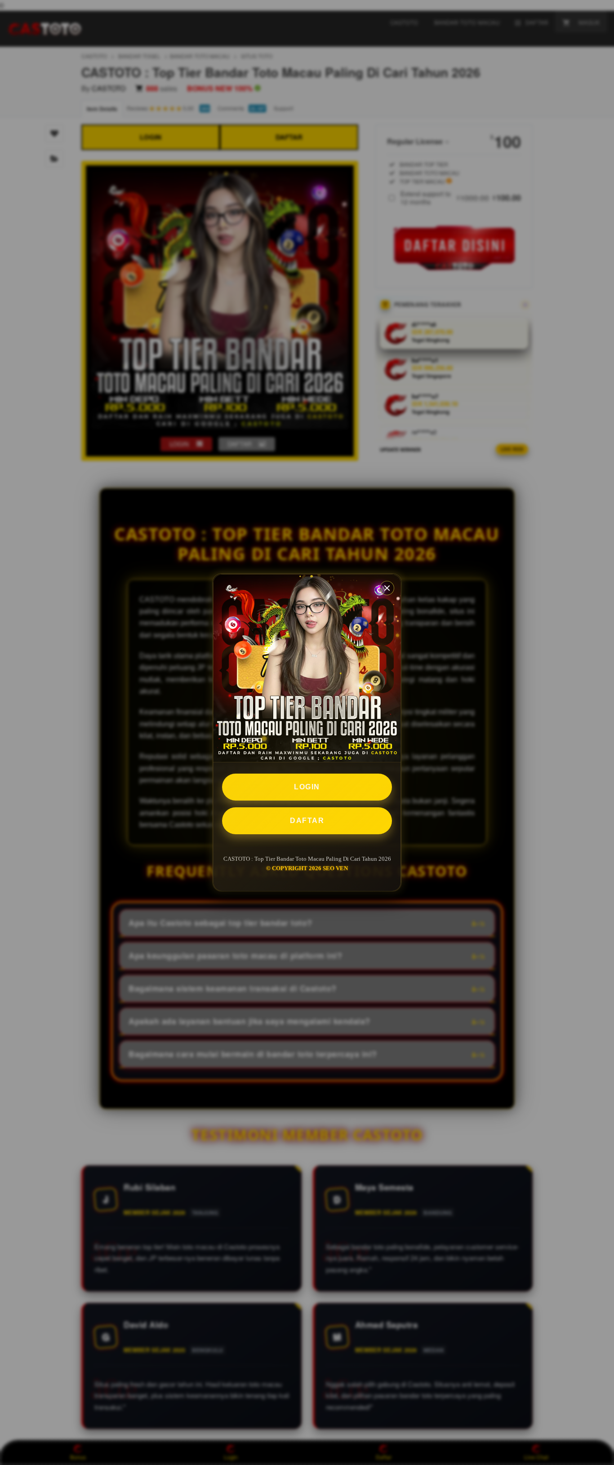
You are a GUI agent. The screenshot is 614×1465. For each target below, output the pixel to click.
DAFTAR (307, 820)
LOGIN (307, 787)
